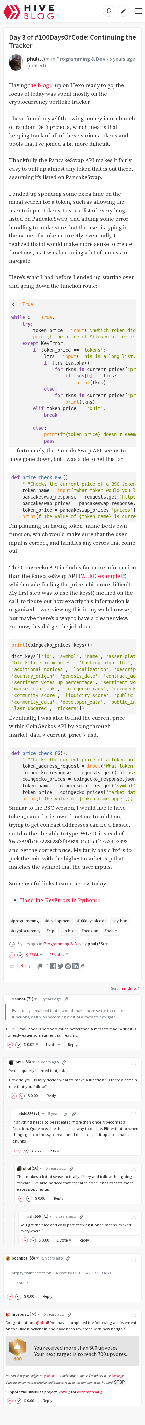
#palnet (111, 931)
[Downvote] (20, 955)
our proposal (88, 1392)
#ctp (50, 931)
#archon (68, 931)
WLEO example (100, 576)
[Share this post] (82, 966)
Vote (63, 1392)
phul (36, 58)
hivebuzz (24, 1314)
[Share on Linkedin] (75, 966)
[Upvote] (13, 955)
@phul (42, 1322)
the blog (38, 85)
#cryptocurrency (25, 931)
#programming (25, 921)
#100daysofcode (91, 921)
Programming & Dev (80, 58)
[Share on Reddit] (68, 966)
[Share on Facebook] (53, 966)
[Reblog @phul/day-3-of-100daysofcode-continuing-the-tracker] (12, 966)
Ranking (116, 1376)
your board (51, 1376)
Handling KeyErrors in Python (57, 900)
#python (119, 921)
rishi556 (22, 998)
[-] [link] (134, 998)
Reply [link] (26, 966)
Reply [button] (73, 1044)
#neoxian (90, 931)
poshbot (23, 1258)
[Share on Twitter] (61, 966)
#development (58, 921)
